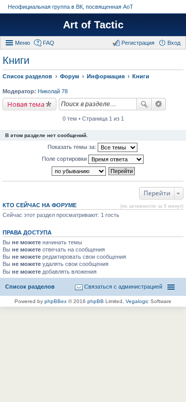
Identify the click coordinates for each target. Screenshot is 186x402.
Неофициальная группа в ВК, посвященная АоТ (70, 7)
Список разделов (30, 286)
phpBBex (55, 301)
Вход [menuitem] (173, 43)
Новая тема (25, 104)
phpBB (95, 301)
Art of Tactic (93, 24)
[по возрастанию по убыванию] (79, 171)
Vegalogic (137, 301)
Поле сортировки (65, 159)
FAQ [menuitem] (48, 43)
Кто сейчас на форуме (39, 205)
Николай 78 (53, 91)
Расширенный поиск (159, 104)
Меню (22, 43)
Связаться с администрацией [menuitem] (123, 286)
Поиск (144, 104)
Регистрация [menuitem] (137, 43)
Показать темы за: (73, 147)
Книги (16, 60)
